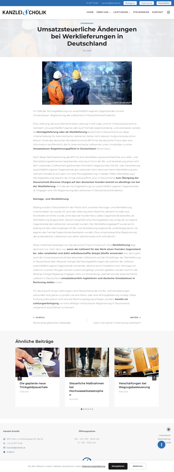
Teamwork (146, 3)
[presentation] (37, 362)
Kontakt (157, 12)
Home (90, 12)
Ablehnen (138, 466)
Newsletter (164, 3)
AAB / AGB (165, 442)
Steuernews (141, 12)
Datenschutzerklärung (93, 466)
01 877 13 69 (92, 3)
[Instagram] (168, 12)
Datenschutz (164, 439)
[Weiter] (154, 377)
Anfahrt (10, 452)
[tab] (81, 409)
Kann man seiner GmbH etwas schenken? (117, 320)
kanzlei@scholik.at (111, 3)
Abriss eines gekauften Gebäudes (52, 320)
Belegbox (130, 3)
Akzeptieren (118, 466)
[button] (161, 444)
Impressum (165, 435)
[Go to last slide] (20, 377)
